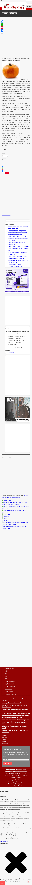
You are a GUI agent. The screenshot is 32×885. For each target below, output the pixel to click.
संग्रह (6, 679)
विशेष (6, 676)
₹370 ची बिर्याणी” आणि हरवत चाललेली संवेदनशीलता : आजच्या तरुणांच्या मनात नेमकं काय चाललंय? (18, 238)
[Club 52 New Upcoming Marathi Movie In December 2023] (16, 528)
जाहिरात (6, 671)
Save (8, 172)
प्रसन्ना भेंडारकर (4, 841)
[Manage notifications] (28, 881)
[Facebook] (16, 166)
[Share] (16, 171)
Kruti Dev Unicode (10, 686)
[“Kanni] (4, 518)
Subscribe (7, 763)
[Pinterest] (16, 169)
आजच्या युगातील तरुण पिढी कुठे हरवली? (17, 231)
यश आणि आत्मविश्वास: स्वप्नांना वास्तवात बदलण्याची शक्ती (16, 713)
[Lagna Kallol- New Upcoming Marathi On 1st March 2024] (16, 512)
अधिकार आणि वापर (9, 668)
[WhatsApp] (16, 168)
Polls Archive (12, 352)
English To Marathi (10, 681)
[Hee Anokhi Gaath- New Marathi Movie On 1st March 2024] (16, 508)
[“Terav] (4, 520)
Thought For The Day (11, 694)
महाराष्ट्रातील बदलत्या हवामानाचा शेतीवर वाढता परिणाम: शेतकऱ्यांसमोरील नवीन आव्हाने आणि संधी (18, 248)
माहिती (6, 674)
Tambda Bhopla (6, 215)
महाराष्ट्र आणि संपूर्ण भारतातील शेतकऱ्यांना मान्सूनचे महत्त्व (15, 720)
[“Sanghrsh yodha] (7, 500)
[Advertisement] (16, 38)
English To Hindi (9, 684)
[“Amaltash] (5, 516)
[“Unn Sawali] (6, 514)
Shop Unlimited (9, 691)
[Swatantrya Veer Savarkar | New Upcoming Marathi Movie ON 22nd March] (16, 504)
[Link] (14, 10)
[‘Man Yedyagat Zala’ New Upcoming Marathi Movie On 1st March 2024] (16, 524)
